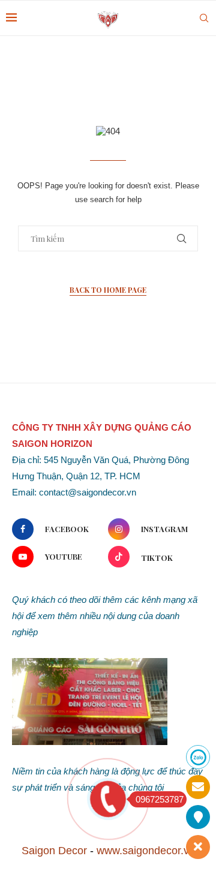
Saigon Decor (54, 851)
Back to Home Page (108, 290)
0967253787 (160, 799)
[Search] (204, 18)
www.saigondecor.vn (146, 851)
